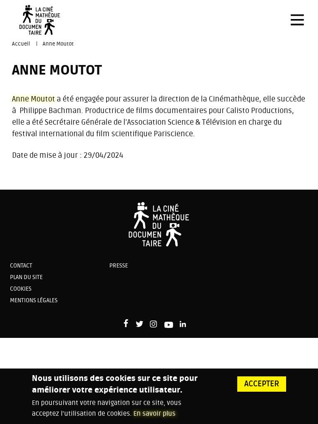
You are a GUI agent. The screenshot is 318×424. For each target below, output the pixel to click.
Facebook (128, 323)
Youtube (168, 326)
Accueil (21, 44)
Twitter (139, 324)
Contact (21, 265)
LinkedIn (184, 324)
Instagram (154, 324)
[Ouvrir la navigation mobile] (297, 19)
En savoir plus (154, 413)
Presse (118, 265)
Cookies (20, 288)
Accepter (261, 383)
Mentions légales (34, 300)
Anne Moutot (58, 44)
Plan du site (26, 277)
